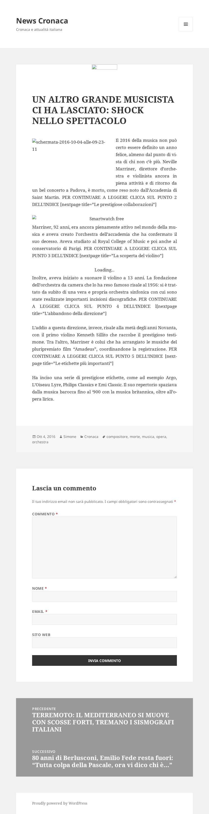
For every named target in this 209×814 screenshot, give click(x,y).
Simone (69, 436)
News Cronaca (42, 20)
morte (135, 436)
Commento (45, 514)
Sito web (41, 634)
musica (148, 436)
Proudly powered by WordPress (59, 803)
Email (39, 611)
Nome (39, 588)
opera (161, 436)
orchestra (40, 441)
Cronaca (91, 436)
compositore (117, 436)
